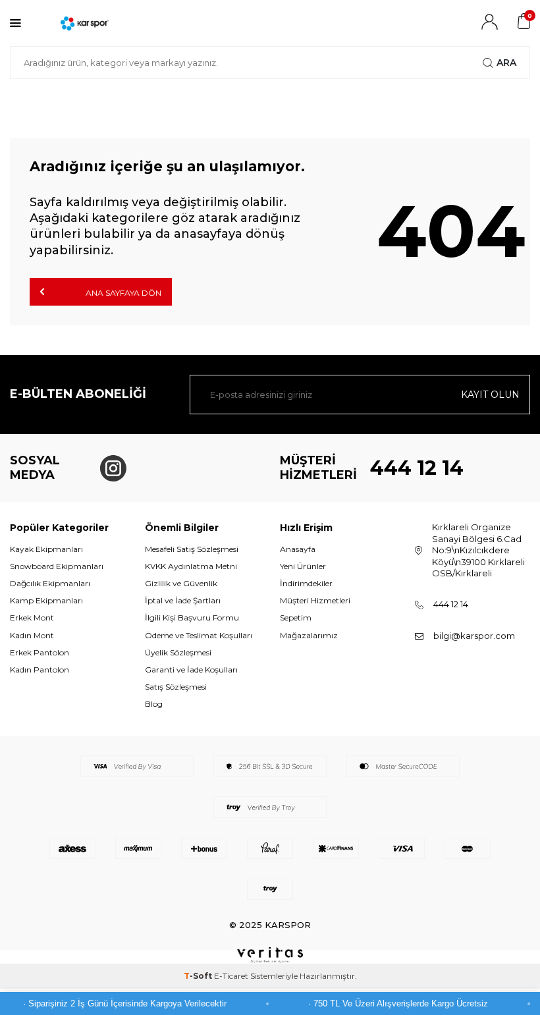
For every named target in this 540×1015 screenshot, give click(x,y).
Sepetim (295, 617)
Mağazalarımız (309, 635)
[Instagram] (113, 468)
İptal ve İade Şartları (183, 600)
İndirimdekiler (306, 583)
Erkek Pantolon (39, 652)
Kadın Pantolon (39, 669)
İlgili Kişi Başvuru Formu (192, 617)
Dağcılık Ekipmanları (50, 583)
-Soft (199, 976)
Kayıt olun (490, 394)
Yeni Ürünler (303, 566)
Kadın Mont (32, 635)
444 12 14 (417, 468)
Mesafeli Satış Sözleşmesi (191, 549)
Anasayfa (297, 549)
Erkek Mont (32, 617)
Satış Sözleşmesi (176, 687)
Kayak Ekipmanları (46, 549)
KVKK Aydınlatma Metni (191, 566)
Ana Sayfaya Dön (122, 293)
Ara (506, 63)
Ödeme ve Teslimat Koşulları (198, 635)
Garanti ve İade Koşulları (191, 669)
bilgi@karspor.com (474, 635)
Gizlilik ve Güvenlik (181, 583)
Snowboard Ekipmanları (56, 566)
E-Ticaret (231, 976)
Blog (154, 704)
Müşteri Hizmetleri (315, 600)
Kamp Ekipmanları (46, 600)
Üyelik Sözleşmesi (178, 652)
